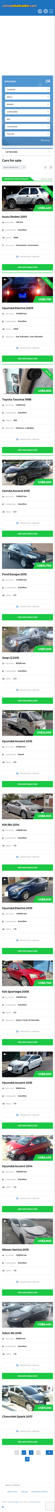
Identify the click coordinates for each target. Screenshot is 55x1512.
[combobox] (27, 89)
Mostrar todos (47, 179)
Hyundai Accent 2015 (17, 741)
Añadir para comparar (29, 257)
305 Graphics (35, 1502)
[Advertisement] (27, 44)
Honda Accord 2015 (16, 491)
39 (27, 1459)
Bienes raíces (12, 1492)
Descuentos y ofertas (40, 1492)
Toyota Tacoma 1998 (16, 399)
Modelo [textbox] (10, 104)
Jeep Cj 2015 (10, 657)
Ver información (27, 267)
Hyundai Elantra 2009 (17, 308)
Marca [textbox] (9, 97)
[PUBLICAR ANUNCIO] (40, 11)
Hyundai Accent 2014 (17, 1166)
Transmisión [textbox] (12, 126)
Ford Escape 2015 (14, 574)
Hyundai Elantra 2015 (17, 908)
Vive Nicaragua (13, 1502)
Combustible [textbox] (12, 111)
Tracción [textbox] (10, 134)
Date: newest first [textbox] (11, 167)
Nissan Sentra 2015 (15, 1249)
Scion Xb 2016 (11, 1333)
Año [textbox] (8, 119)
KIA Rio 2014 (10, 824)
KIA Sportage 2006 (15, 991)
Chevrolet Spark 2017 (17, 1416)
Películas (24, 1492)
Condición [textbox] (11, 89)
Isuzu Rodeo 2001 (14, 216)
